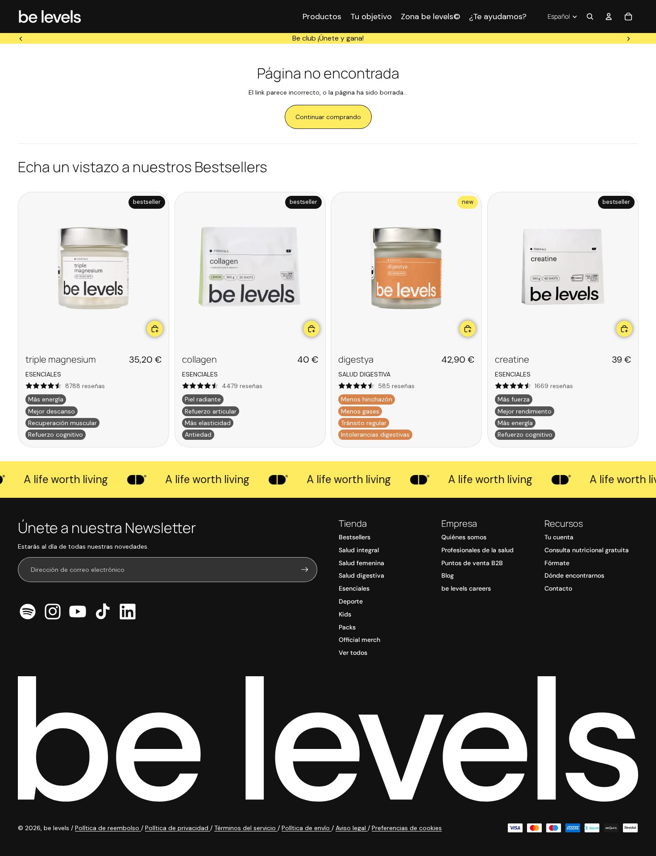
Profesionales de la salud (477, 550)
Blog (447, 575)
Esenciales (354, 588)
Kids (345, 614)
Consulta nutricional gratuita (586, 550)
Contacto (558, 588)
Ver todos (353, 653)
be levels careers (466, 588)
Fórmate (556, 563)
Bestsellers (354, 537)
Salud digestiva (361, 575)
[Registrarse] (304, 569)
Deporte (351, 601)
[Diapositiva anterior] (21, 38)
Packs (347, 627)
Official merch (359, 640)
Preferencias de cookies (407, 828)
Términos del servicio (246, 828)
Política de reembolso (108, 828)
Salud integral (359, 550)
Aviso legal (352, 828)
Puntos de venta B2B (472, 563)
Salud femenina (361, 563)
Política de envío (307, 828)
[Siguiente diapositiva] (628, 38)
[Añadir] (155, 328)
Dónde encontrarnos (574, 575)
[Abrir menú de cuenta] (609, 16)
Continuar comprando (328, 117)
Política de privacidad (177, 828)
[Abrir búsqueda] (590, 16)
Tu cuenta (558, 537)
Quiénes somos (463, 537)
